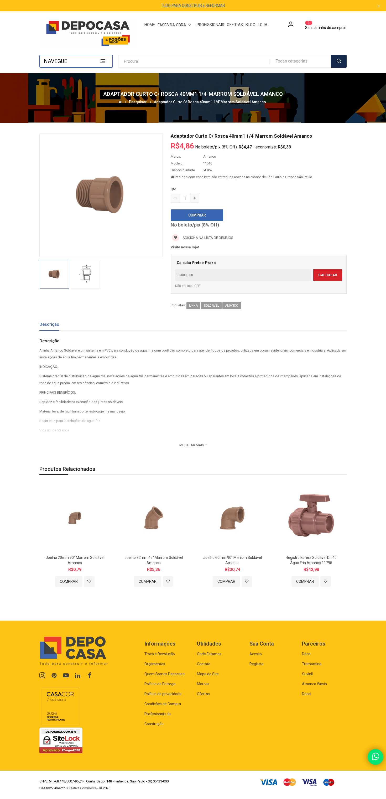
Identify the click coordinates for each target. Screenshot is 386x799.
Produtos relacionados (67, 469)
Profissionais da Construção (157, 719)
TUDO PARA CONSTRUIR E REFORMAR (193, 5)
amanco (231, 305)
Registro (256, 664)
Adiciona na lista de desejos (207, 238)
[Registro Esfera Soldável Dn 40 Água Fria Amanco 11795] (311, 517)
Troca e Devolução (159, 654)
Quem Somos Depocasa (164, 674)
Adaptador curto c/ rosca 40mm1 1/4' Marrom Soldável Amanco (210, 102)
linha (193, 305)
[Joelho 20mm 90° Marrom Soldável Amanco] (74, 517)
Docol (306, 694)
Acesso (255, 654)
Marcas (203, 684)
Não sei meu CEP (187, 286)
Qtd (173, 189)
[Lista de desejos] (89, 581)
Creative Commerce (82, 788)
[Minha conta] (291, 26)
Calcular (327, 275)
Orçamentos (154, 664)
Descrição (49, 324)
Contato (203, 664)
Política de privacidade (162, 694)
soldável (211, 305)
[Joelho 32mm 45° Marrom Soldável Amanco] (153, 517)
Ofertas (203, 694)
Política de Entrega (159, 684)
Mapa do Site (208, 674)
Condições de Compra (162, 704)
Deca (306, 654)
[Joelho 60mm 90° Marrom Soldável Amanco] (232, 517)
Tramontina (311, 664)
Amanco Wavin (314, 684)
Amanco (209, 156)
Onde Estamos (209, 654)
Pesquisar (138, 102)
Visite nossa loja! (185, 247)
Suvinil (307, 674)
